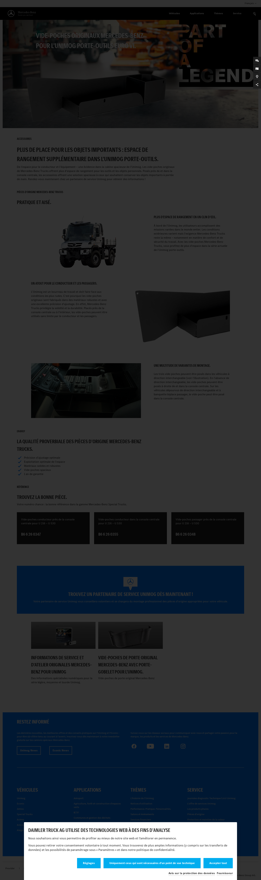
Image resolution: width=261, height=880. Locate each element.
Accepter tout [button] (218, 863)
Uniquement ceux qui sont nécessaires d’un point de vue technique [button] (152, 863)
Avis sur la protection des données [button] (191, 873)
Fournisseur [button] (225, 873)
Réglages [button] (89, 863)
